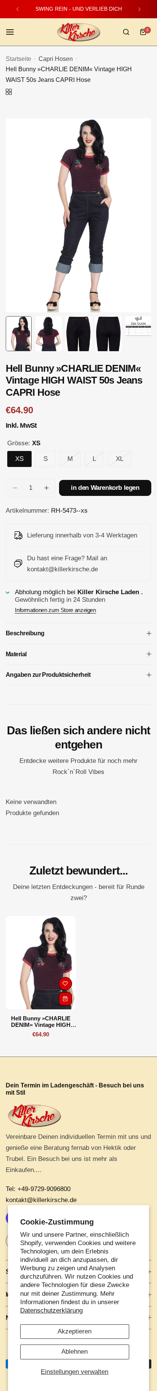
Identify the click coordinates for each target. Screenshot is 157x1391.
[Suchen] (126, 32)
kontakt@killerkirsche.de (41, 1200)
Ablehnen (74, 1351)
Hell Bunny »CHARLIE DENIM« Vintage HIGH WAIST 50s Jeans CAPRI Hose (40, 1021)
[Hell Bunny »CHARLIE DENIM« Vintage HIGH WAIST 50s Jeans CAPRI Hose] (41, 962)
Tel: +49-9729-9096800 (38, 1189)
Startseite (18, 59)
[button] (17, 9)
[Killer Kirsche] (78, 32)
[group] (78, 215)
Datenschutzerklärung (51, 1310)
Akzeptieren (74, 1331)
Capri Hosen (55, 59)
